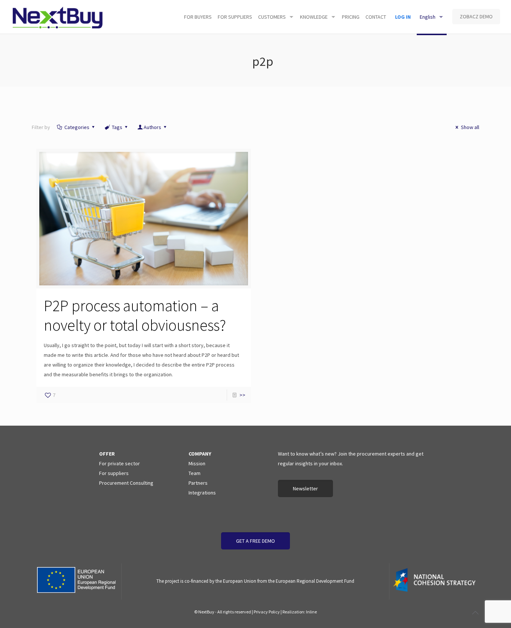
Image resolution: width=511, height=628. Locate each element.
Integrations (202, 492)
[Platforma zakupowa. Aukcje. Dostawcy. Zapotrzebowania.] (58, 17)
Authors (152, 127)
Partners (198, 483)
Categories (76, 127)
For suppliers (114, 473)
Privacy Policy (267, 612)
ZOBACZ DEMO (476, 16)
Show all (470, 127)
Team (195, 473)
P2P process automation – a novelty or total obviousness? (135, 315)
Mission (197, 463)
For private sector (119, 463)
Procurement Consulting (126, 483)
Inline (311, 612)
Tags (117, 127)
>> (242, 395)
